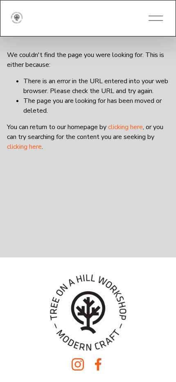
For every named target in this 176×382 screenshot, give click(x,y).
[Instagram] (77, 364)
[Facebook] (98, 364)
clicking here (125, 127)
